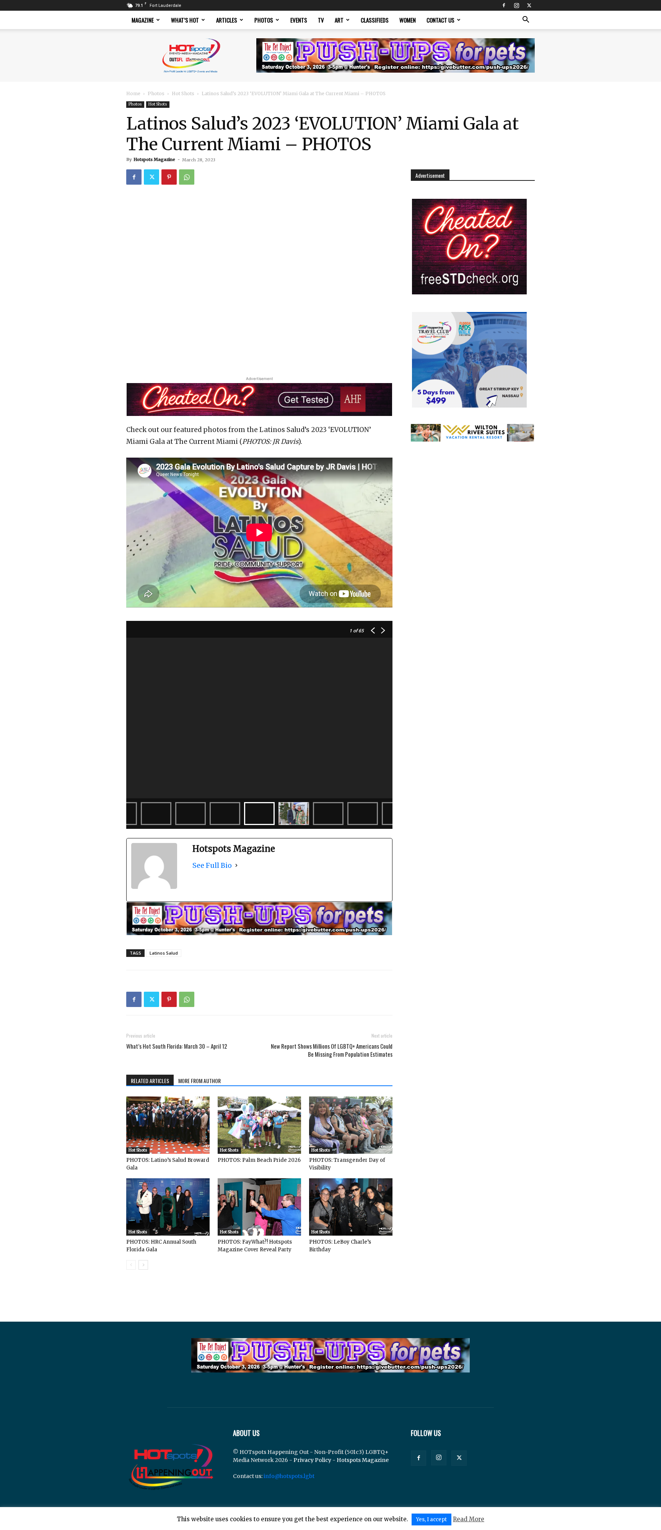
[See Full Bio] (236, 865)
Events (298, 20)
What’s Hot (185, 20)
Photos (263, 20)
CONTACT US (440, 20)
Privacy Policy (312, 1460)
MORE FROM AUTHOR (199, 1081)
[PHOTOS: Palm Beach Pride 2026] (259, 1125)
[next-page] (143, 1265)
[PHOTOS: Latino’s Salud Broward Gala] (168, 1125)
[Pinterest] (169, 177)
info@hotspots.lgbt (289, 1476)
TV (321, 20)
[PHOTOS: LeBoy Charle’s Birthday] (350, 1207)
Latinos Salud (164, 953)
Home (133, 93)
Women (407, 20)
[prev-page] (131, 1265)
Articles (226, 20)
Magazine (143, 20)
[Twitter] (529, 5)
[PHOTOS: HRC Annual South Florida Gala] (168, 1207)
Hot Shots (183, 93)
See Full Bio (212, 865)
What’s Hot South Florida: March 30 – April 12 (176, 1046)
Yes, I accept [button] (431, 1519)
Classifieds (375, 20)
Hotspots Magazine (154, 159)
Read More (468, 1519)
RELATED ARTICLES (150, 1081)
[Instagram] (516, 5)
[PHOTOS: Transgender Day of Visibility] (350, 1125)
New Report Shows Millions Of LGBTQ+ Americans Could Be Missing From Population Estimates (331, 1050)
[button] (525, 20)
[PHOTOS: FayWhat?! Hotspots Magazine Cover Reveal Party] (259, 1207)
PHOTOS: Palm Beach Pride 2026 (259, 1160)
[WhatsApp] (186, 177)
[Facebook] (504, 5)
